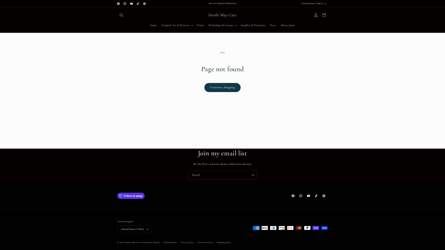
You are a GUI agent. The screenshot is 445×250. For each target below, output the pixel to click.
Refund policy (170, 242)
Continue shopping (222, 87)
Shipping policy (224, 242)
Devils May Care (133, 242)
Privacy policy (187, 242)
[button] (121, 15)
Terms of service (205, 242)
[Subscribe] (252, 175)
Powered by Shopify (150, 242)
